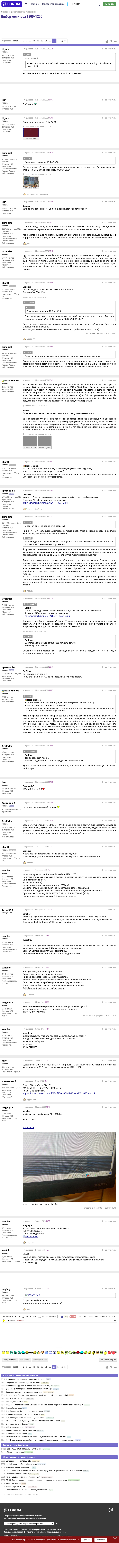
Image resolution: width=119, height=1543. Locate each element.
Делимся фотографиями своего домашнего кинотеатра (29, 1389)
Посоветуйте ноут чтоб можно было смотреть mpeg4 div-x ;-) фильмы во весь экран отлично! (44, 1471)
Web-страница (8, 173)
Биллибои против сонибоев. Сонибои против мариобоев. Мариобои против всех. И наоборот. (44, 1405)
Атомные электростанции (16, 1434)
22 (50, 40)
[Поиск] (98, 4)
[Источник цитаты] (24, 54)
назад (15, 40)
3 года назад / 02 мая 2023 (36, 936)
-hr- (109, 1316)
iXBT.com (8, 1536)
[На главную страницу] (11, 4)
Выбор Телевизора (14, 1408)
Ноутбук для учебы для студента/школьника (24, 1411)
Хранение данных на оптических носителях (24, 1392)
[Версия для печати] (107, 41)
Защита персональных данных (53, 1531)
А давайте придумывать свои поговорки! (23, 1414)
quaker (30, 194)
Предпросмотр (40, 1360)
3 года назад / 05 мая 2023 (36, 1002)
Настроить (100, 1540)
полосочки (28, 1127)
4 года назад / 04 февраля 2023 (38, 49)
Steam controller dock (16, 1452)
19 (38, 40)
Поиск (42, 1529)
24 (58, 40)
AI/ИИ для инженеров (15, 1427)
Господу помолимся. (14, 1402)
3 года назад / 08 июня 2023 (36, 1107)
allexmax (30, 995)
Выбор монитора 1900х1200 (21, 16)
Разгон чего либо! (13, 1483)
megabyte (44, 194)
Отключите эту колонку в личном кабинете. (20, 1495)
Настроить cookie (31, 1531)
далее (64, 40)
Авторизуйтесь (10, 1360)
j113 (28, 244)
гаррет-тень (31, 1100)
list (84, 1316)
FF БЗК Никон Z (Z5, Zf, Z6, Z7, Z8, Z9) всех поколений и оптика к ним (33, 1421)
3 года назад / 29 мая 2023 (35, 1060)
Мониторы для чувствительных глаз (21, 1430)
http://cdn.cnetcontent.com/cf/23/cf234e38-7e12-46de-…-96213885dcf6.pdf (59, 1093)
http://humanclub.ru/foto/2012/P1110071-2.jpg (45, 503)
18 (34, 40)
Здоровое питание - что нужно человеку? (23, 1382)
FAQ (48, 1529)
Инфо (104, 49)
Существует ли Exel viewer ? (17, 1474)
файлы (12, 1320)
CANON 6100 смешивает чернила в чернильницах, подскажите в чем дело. (36, 1480)
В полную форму (108, 1360)
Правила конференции (29, 1529)
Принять (86, 1540)
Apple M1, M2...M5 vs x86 (15, 1398)
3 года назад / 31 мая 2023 (35, 1081)
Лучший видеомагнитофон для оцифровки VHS (26, 1418)
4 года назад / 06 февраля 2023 (38, 782)
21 (46, 40)
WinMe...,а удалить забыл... (17, 1487)
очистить (20, 1320)
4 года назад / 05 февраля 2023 (38, 100)
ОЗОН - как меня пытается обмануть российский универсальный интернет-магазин (40, 1440)
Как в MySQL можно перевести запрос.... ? (23, 1477)
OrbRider (30, 339)
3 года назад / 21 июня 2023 (36, 1250)
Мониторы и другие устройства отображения (18, 11)
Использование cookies (13, 1531)
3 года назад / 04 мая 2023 (36, 967)
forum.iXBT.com (58, 1536)
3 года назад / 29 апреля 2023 (37, 870)
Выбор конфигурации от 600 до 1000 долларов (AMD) (28, 1386)
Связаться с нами (11, 1529)
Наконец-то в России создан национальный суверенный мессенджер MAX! (37, 1395)
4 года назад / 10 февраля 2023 (38, 821)
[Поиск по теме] (111, 41)
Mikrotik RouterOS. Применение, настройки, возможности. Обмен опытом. (36, 1437)
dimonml (31, 509)
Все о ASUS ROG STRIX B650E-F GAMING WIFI (24, 1449)
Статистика (56, 1529)
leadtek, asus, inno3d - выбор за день (21, 1464)
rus (113, 1316)
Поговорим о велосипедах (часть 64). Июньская (26, 1379)
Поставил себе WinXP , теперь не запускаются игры (27, 1490)
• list (79, 1316)
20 (42, 40)
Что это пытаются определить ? (19, 1467)
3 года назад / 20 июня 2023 (36, 1221)
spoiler (53, 1316)
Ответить (112, 49)
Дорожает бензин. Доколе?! (17, 1424)
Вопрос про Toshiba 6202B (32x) (18, 1461)
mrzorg (36, 194)
